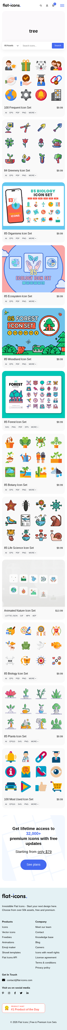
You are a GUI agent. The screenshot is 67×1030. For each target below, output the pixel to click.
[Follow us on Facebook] (15, 993)
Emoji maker (9, 947)
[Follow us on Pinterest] (3, 993)
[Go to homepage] (12, 5)
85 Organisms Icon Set (18, 233)
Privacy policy (42, 967)
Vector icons (8, 932)
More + (32, 113)
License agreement (45, 957)
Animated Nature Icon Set (19, 610)
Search (57, 45)
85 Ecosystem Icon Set (18, 296)
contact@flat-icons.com (19, 980)
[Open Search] (41, 5)
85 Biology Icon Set (16, 673)
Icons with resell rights (47, 952)
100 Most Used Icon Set (18, 799)
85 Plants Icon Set (15, 736)
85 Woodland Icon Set (17, 359)
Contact (39, 932)
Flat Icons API (9, 957)
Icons (5, 927)
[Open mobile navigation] (62, 5)
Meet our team (43, 927)
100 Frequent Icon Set (17, 107)
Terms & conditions (45, 962)
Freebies (7, 937)
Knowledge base (44, 937)
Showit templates (11, 952)
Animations (8, 942)
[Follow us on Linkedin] (27, 993)
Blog (37, 942)
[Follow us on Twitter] (21, 993)
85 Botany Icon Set (15, 484)
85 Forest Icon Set (15, 421)
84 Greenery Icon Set (17, 170)
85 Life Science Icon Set (19, 547)
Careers (39, 947)
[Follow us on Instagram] (9, 993)
